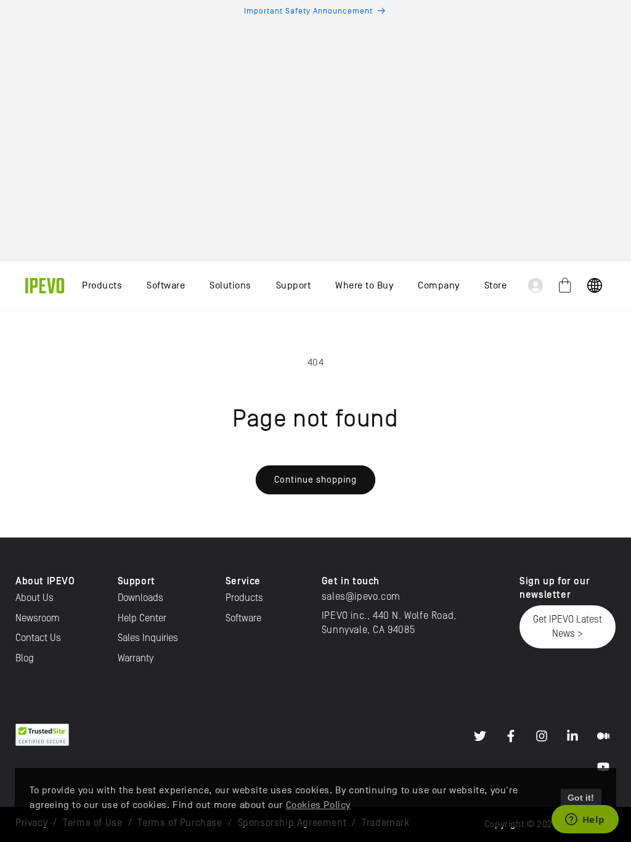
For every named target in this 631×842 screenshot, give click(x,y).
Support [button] (293, 285)
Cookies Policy (318, 805)
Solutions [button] (230, 285)
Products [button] (102, 285)
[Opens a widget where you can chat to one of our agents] (585, 820)
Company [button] (439, 285)
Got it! (581, 798)
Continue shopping (315, 479)
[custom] (480, 736)
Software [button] (166, 285)
